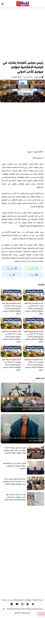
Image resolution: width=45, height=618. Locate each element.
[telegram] (12, 604)
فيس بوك (10, 268)
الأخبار (26, 57)
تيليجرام (32, 274)
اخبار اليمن (40, 57)
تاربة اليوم (37, 77)
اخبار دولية (33, 57)
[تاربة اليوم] (23, 3)
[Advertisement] (22, 31)
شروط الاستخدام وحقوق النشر (22, 599)
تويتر (10, 274)
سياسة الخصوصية (37, 599)
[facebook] (33, 604)
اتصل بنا (4, 599)
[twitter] (28, 604)
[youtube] (17, 604)
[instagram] (22, 604)
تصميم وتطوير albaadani (22, 612)
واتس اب (31, 268)
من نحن (10, 599)
